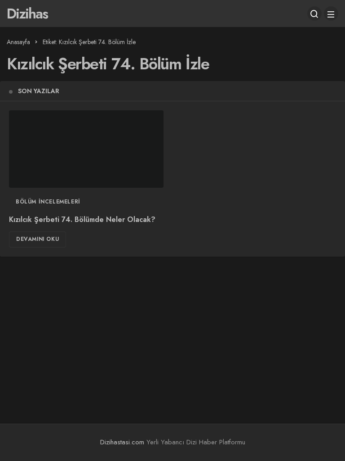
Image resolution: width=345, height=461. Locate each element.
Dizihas (27, 13)
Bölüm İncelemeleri (48, 202)
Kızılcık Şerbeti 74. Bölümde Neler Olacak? (82, 219)
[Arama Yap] (314, 13)
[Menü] (331, 13)
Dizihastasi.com (122, 442)
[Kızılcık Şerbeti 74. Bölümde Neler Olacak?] (86, 149)
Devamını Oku (37, 239)
